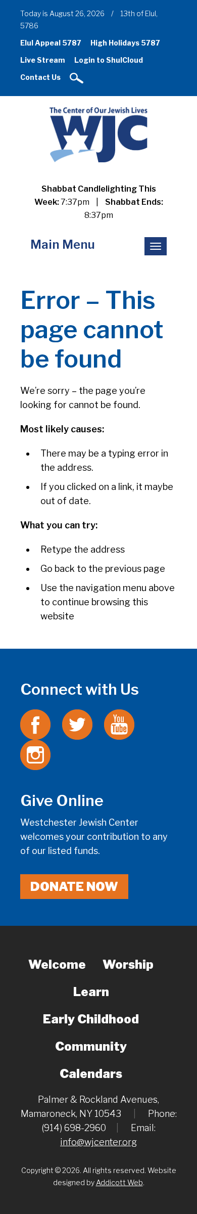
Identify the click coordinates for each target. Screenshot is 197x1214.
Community (91, 1046)
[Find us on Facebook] (35, 723)
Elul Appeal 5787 (50, 42)
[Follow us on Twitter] (77, 723)
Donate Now (74, 886)
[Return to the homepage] (98, 134)
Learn (91, 991)
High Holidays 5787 (125, 42)
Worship (128, 964)
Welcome (57, 964)
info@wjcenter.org (98, 1142)
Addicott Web (119, 1182)
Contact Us (40, 77)
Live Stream (42, 60)
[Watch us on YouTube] (119, 723)
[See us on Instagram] (35, 754)
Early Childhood (91, 1019)
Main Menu (62, 244)
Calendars (91, 1073)
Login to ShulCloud (108, 60)
